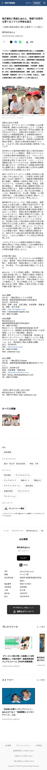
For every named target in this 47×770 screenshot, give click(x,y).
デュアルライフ (10, 480)
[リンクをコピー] (32, 42)
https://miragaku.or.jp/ (16, 309)
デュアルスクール (23, 475)
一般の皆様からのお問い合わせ (23, 761)
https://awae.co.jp (27, 571)
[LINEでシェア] (20, 42)
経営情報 (7, 452)
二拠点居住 (28, 486)
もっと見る (41, 627)
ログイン (29, 3)
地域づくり (25, 480)
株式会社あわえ (32, 531)
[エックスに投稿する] (11, 42)
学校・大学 (34, 464)
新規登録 (37, 3)
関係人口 (37, 480)
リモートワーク (23, 491)
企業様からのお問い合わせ (24, 756)
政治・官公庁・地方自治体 (14, 464)
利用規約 (39, 745)
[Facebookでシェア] (16, 42)
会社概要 (8, 745)
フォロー (23, 558)
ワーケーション (10, 496)
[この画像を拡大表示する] (11, 420)
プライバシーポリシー (23, 745)
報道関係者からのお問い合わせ (23, 751)
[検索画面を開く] (44, 2)
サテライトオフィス (12, 486)
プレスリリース (17, 531)
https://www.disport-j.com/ (18, 372)
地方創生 (7, 475)
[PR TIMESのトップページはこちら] (10, 3)
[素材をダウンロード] (27, 42)
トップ (6, 531)
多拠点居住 (8, 491)
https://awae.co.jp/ (15, 347)
